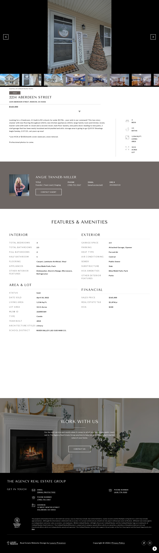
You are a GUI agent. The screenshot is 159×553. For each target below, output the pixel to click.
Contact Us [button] (79, 449)
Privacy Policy (118, 543)
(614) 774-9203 (120, 492)
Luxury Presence (58, 543)
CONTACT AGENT (48, 192)
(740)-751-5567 (44, 499)
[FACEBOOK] (144, 543)
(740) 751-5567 (74, 185)
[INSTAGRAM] (150, 543)
